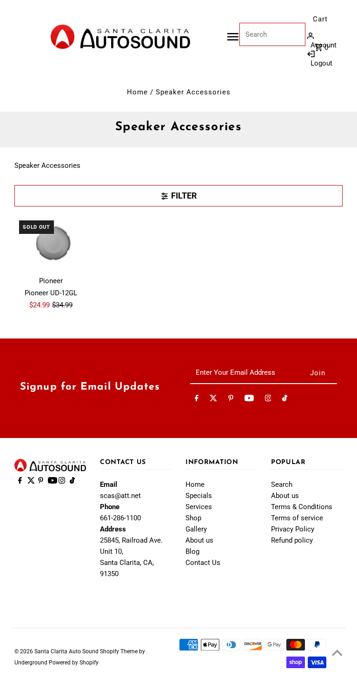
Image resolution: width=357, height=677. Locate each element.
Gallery (196, 529)
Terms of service (297, 518)
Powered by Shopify (74, 662)
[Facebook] (196, 399)
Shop (193, 518)
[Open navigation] (232, 36)
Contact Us (202, 562)
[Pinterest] (230, 399)
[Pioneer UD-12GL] (51, 243)
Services (198, 507)
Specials (198, 495)
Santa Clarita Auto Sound (67, 651)
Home (137, 92)
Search (281, 484)
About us (199, 540)
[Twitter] (213, 399)
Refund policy (292, 540)
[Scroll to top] (337, 652)
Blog (192, 551)
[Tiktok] (284, 399)
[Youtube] (249, 399)
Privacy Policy (292, 529)
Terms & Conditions (301, 507)
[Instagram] (268, 399)
